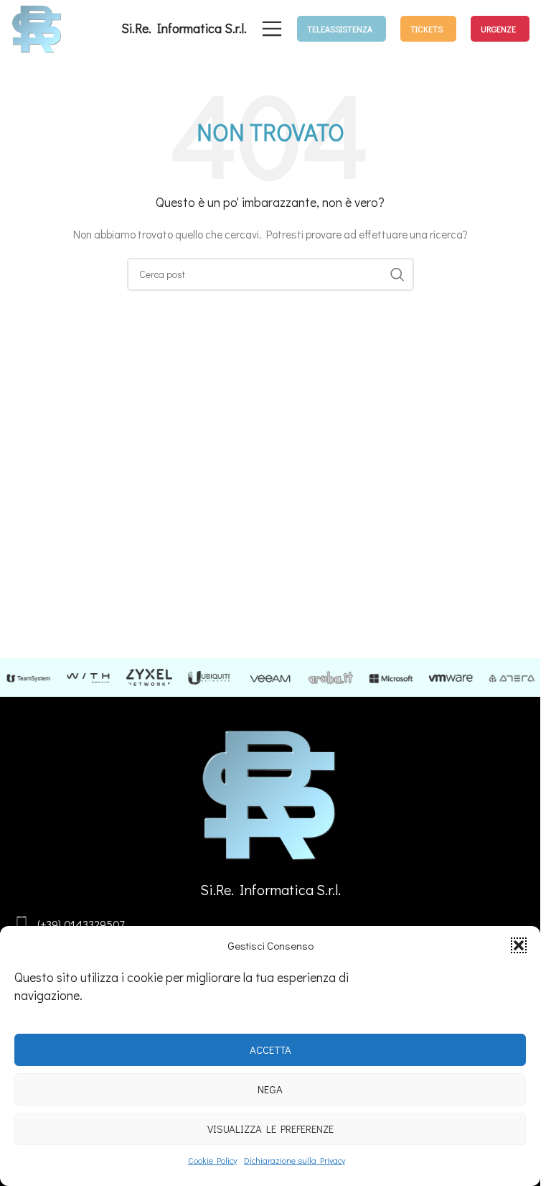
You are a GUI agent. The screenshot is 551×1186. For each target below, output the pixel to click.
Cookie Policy (212, 1160)
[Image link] (270, 793)
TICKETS (426, 28)
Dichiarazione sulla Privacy (294, 1160)
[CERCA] (397, 274)
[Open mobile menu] (272, 28)
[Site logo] (37, 27)
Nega (270, 1089)
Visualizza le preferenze (270, 1128)
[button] (519, 945)
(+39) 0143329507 (80, 924)
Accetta (270, 1049)
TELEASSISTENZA (339, 28)
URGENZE (498, 28)
